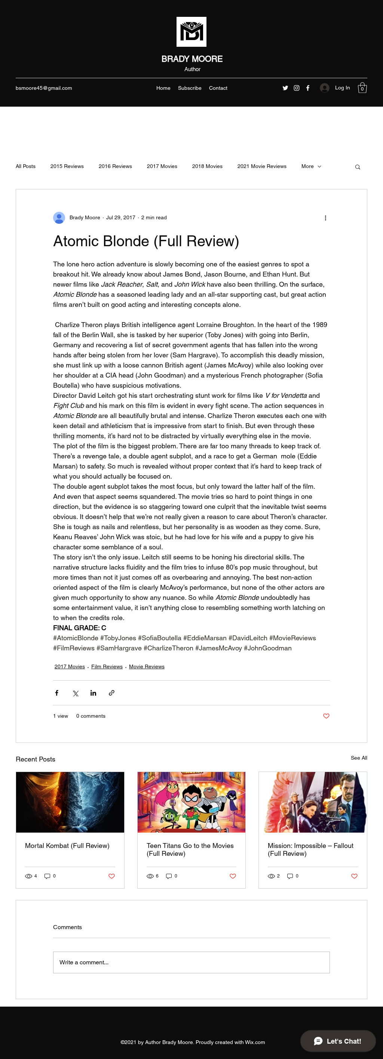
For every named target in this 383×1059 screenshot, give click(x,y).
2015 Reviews (67, 166)
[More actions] (325, 217)
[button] (362, 87)
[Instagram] (296, 88)
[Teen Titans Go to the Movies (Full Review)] (192, 802)
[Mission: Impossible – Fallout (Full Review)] (313, 802)
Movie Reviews (147, 666)
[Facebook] (308, 88)
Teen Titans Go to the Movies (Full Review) (190, 849)
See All (359, 758)
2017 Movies (162, 166)
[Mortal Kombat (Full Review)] (70, 802)
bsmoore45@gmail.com (44, 88)
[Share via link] (111, 692)
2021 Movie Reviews (262, 166)
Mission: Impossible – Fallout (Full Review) (310, 849)
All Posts (26, 166)
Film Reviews (107, 666)
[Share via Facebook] (56, 692)
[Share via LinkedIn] (93, 692)
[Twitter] (285, 88)
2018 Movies (207, 166)
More (307, 166)
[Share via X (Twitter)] (75, 692)
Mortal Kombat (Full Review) (67, 845)
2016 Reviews (115, 166)
